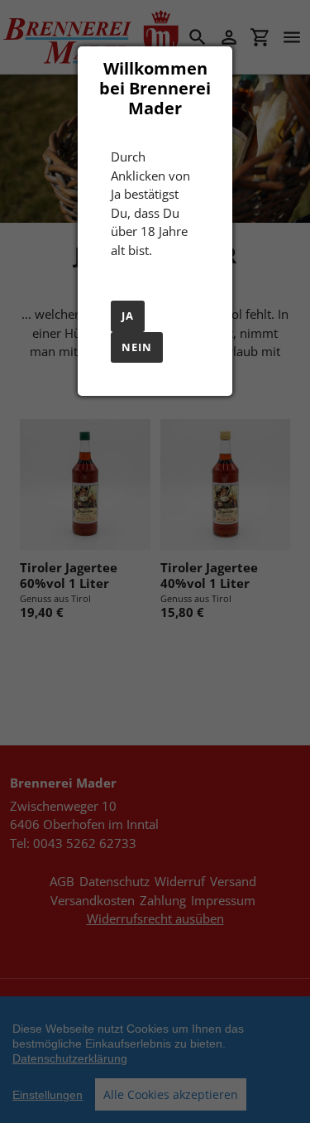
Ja (128, 315)
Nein (137, 347)
